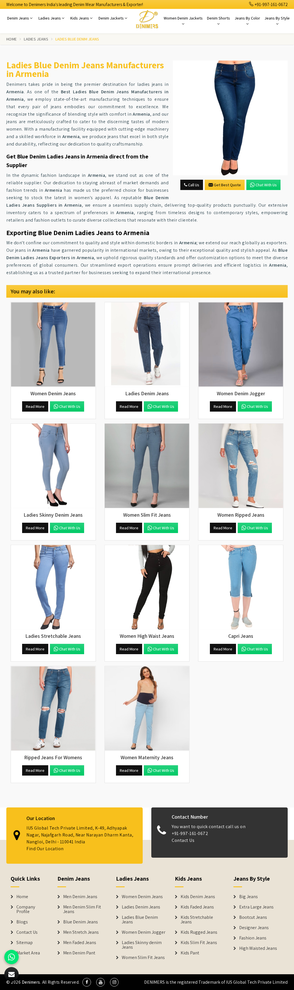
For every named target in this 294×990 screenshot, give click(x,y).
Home (11, 39)
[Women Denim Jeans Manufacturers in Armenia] (53, 344)
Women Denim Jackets (183, 18)
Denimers (31, 982)
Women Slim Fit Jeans (143, 957)
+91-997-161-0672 (271, 4)
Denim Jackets (111, 18)
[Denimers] (147, 19)
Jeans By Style (277, 18)
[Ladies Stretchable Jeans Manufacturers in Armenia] (53, 587)
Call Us (193, 184)
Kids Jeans (80, 18)
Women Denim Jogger (143, 932)
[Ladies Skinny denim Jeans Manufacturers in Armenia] (53, 466)
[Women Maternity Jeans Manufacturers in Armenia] (147, 708)
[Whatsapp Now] (11, 957)
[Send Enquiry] (230, 118)
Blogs (22, 922)
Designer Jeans (254, 927)
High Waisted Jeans (258, 948)
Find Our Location (45, 849)
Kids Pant (190, 953)
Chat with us (266, 184)
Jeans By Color (247, 18)
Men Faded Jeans (79, 942)
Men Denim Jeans (80, 896)
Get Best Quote (227, 184)
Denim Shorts (218, 18)
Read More (35, 406)
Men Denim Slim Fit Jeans (82, 909)
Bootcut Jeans (253, 917)
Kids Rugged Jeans (199, 932)
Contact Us (183, 840)
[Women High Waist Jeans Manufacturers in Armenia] (147, 587)
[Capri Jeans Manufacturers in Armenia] (240, 587)
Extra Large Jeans (256, 907)
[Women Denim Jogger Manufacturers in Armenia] (240, 344)
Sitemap (24, 942)
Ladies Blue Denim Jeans (140, 919)
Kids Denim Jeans (198, 896)
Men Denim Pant (79, 953)
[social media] (86, 982)
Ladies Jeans (50, 18)
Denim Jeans (18, 18)
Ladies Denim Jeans (141, 907)
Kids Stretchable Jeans (197, 919)
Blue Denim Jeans (80, 922)
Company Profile (25, 909)
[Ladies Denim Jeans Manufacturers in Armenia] (147, 344)
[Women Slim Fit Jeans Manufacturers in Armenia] (147, 466)
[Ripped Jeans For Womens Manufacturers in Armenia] (53, 708)
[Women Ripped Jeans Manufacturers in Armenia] (240, 466)
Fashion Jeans (252, 938)
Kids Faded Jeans (197, 907)
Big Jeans (248, 896)
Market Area (28, 953)
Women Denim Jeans (142, 896)
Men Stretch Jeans (81, 932)
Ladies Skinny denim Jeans (142, 945)
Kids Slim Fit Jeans (199, 942)
